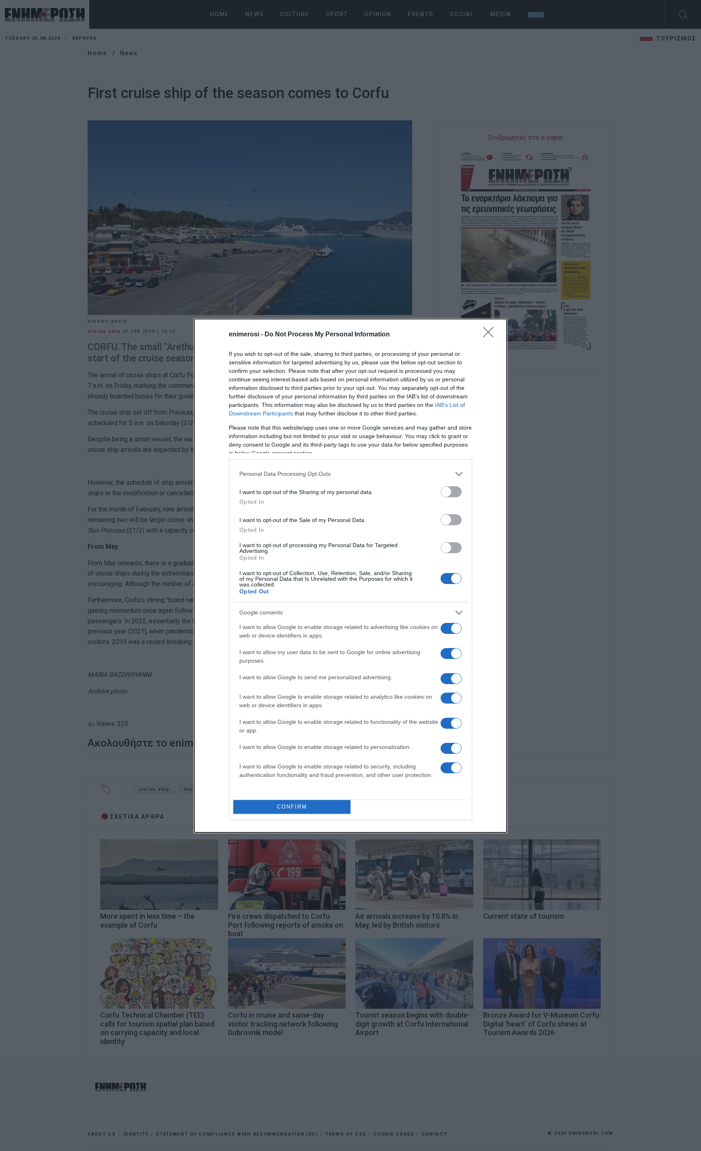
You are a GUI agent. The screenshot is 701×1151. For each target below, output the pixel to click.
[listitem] (350, 474)
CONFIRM (292, 807)
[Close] (491, 334)
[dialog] (350, 575)
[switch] (451, 491)
